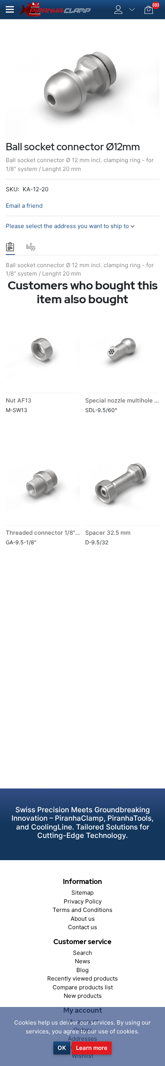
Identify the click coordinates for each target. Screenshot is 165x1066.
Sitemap (82, 892)
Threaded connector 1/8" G (43, 532)
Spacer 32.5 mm (107, 532)
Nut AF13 (18, 400)
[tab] (10, 246)
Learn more (91, 1047)
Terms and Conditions (82, 909)
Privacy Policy (83, 901)
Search (82, 952)
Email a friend (24, 205)
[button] (10, 9)
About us (83, 918)
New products (83, 995)
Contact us (82, 927)
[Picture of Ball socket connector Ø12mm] (82, 81)
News (82, 961)
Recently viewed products (82, 978)
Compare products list (83, 987)
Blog (82, 970)
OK (62, 1047)
